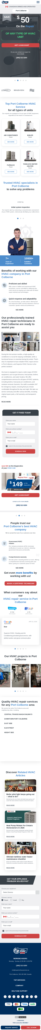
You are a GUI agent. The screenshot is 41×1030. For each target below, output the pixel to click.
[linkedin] (27, 996)
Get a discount (22, 45)
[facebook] (9, 996)
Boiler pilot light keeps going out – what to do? (20, 795)
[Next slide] (38, 80)
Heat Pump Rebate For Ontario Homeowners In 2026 (19, 826)
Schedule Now (20, 451)
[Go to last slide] (2, 648)
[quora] (5, 996)
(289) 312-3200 (21, 58)
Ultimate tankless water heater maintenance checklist (19, 858)
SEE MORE (20, 310)
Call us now (31, 1027)
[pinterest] (18, 996)
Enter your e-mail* (11, 437)
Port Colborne (21, 11)
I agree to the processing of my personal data (20, 446)
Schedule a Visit (20, 936)
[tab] (15, 80)
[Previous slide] (2, 80)
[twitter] (13, 996)
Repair (6, 900)
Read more (6, 402)
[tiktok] (35, 996)
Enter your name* (7, 904)
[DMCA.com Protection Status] (20, 1017)
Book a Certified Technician (20, 583)
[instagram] (22, 996)
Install (15, 900)
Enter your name (11, 420)
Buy (23, 900)
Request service (11, 1027)
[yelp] (31, 996)
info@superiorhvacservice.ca (20, 970)
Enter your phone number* (14, 429)
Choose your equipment (9, 888)
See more (10, 142)
